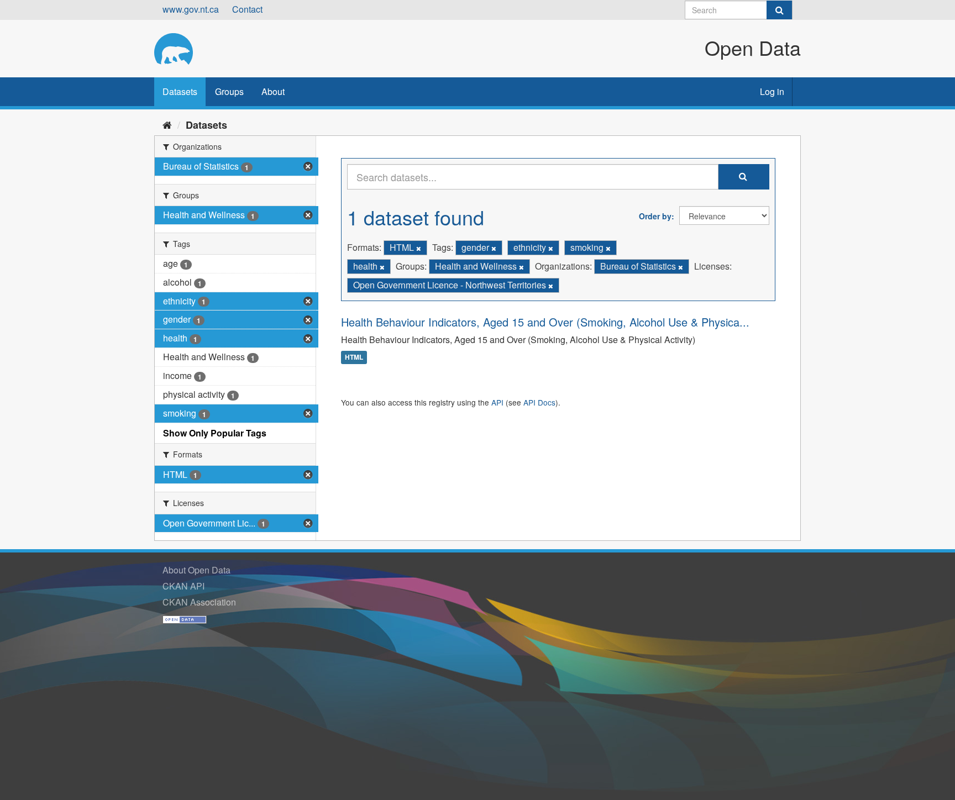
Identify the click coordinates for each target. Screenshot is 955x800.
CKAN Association (199, 602)
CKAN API (183, 586)
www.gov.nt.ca (190, 9)
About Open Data (196, 570)
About (273, 91)
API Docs (539, 402)
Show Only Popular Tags (214, 433)
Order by (655, 216)
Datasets (179, 91)
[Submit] (779, 10)
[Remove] (418, 248)
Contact (247, 9)
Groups (229, 91)
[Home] (167, 124)
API (497, 402)
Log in (772, 91)
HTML (354, 357)
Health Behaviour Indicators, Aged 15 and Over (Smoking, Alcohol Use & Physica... (545, 322)
